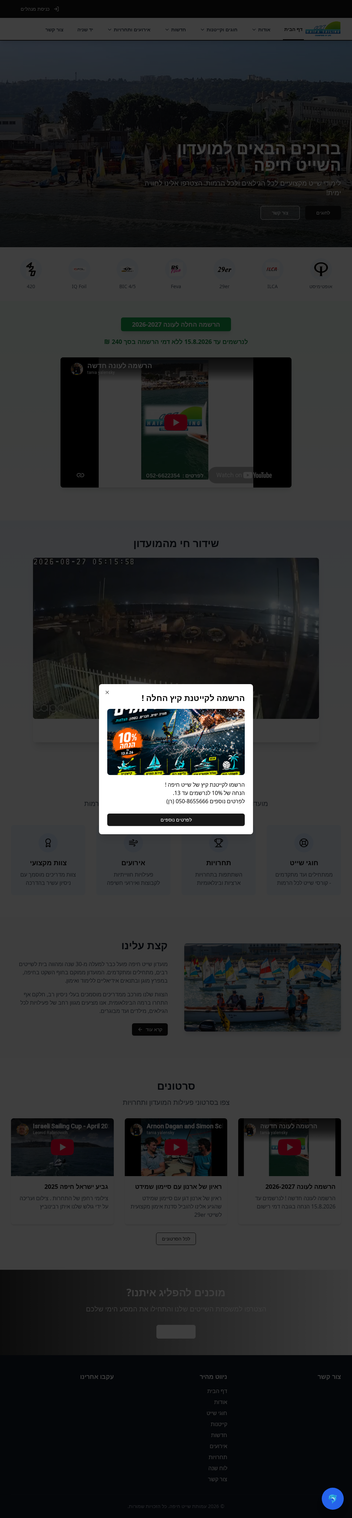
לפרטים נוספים (176, 819)
